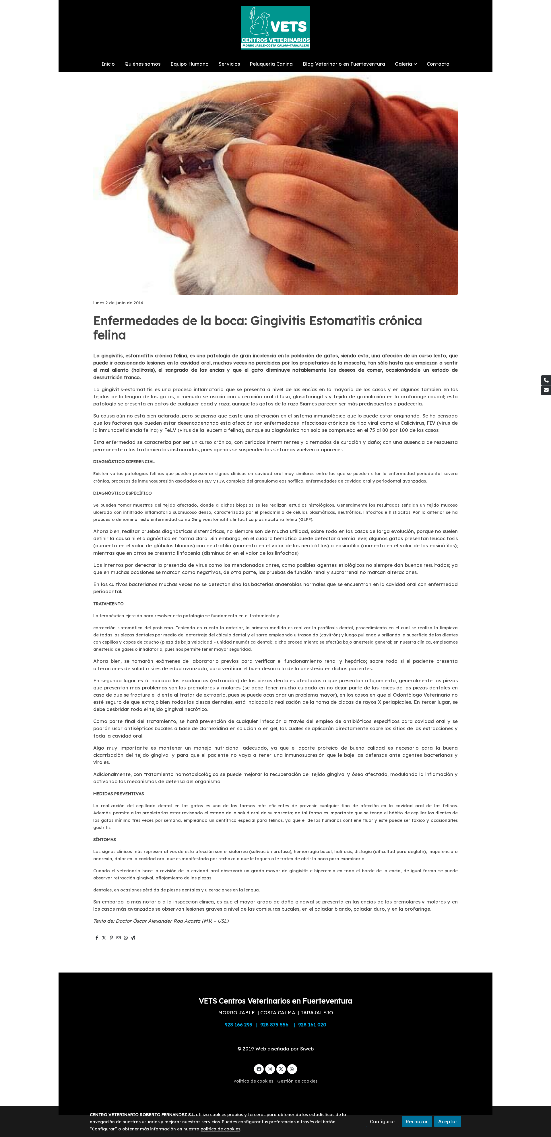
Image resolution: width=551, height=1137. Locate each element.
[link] (275, 28)
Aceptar (447, 1121)
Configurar (382, 1121)
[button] (406, 63)
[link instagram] (270, 1068)
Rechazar (417, 1121)
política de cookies (220, 1129)
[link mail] (546, 390)
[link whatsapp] (292, 1068)
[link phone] (546, 380)
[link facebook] (259, 1068)
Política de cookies (253, 1081)
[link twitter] (281, 1068)
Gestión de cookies (297, 1081)
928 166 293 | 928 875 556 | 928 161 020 (275, 1025)
